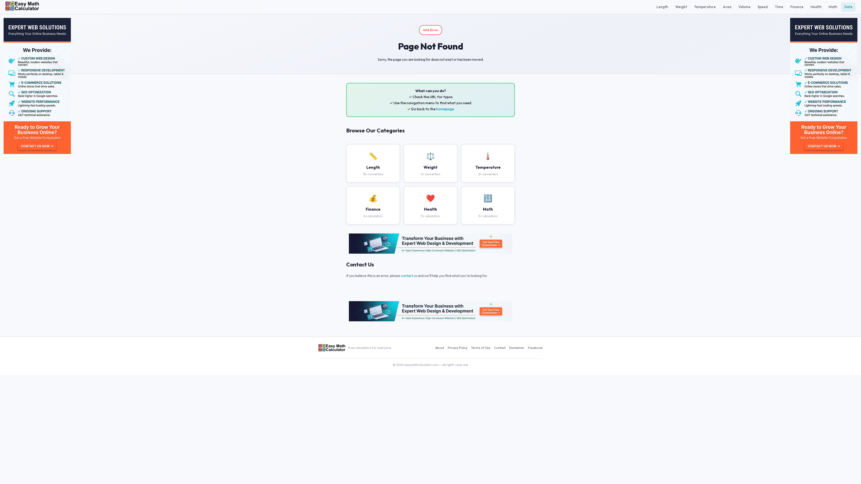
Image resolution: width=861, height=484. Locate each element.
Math (833, 7)
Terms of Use (480, 348)
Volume (744, 7)
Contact (500, 348)
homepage (445, 109)
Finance (796, 7)
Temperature (705, 7)
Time (779, 7)
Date (848, 7)
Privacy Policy (457, 348)
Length (662, 7)
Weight (681, 7)
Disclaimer (516, 348)
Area (727, 7)
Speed (763, 7)
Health (816, 7)
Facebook (535, 348)
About (439, 348)
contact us (409, 275)
